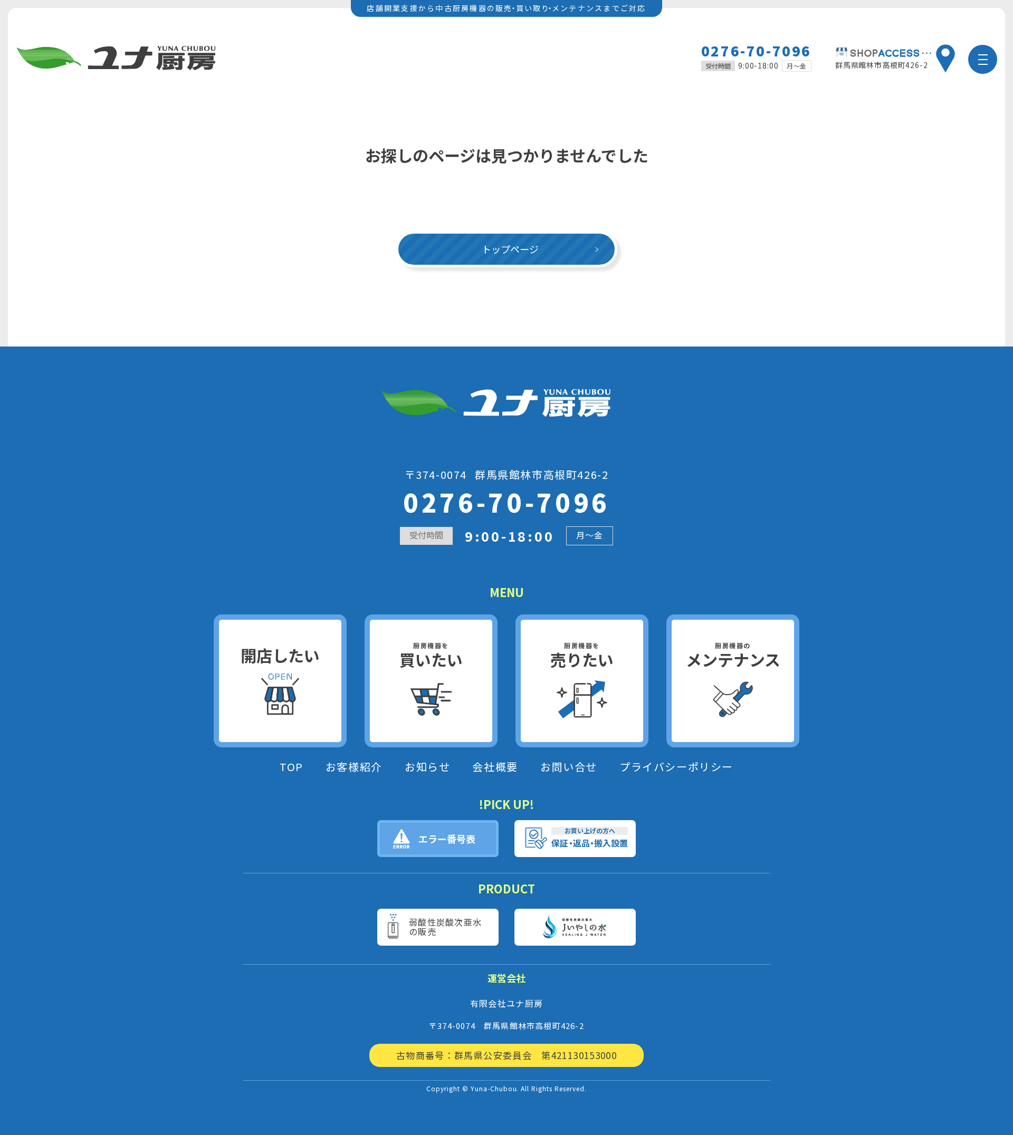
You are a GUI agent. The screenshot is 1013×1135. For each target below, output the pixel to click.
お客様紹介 (354, 767)
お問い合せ (568, 767)
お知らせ (427, 767)
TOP (291, 767)
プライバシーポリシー (676, 767)
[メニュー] (982, 59)
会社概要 (495, 767)
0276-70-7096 (756, 50)
